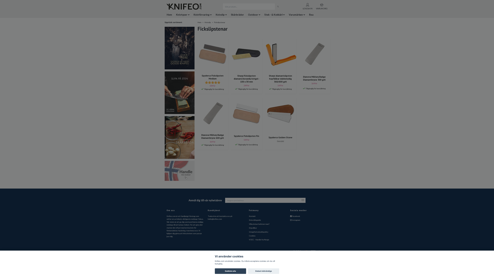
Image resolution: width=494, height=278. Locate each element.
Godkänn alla (230, 271)
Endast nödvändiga (263, 271)
